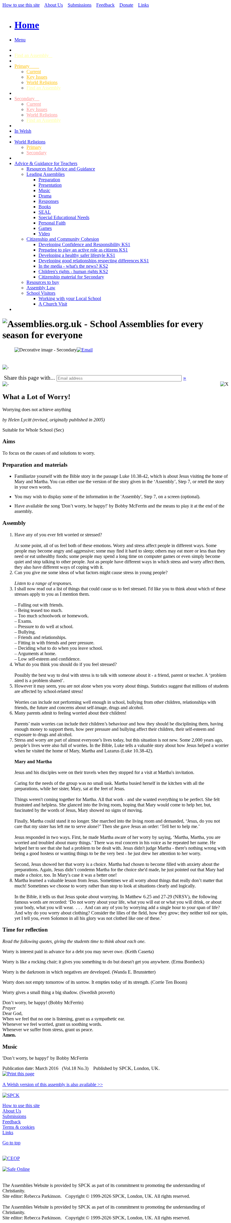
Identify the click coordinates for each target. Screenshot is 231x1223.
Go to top (11, 1142)
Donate (126, 5)
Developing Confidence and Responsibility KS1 (84, 244)
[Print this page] (18, 1073)
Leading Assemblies (45, 174)
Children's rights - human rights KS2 (73, 271)
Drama (44, 195)
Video (44, 233)
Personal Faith (52, 222)
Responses (48, 201)
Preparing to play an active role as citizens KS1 (83, 249)
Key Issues (36, 77)
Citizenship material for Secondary (71, 276)
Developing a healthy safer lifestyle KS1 (76, 255)
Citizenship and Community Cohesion (62, 239)
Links (143, 5)
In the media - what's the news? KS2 (73, 266)
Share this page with (27, 378)
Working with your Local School (69, 298)
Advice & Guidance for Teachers (45, 163)
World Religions (41, 82)
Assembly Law (40, 287)
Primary (26, 66)
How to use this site (21, 5)
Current (33, 71)
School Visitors (40, 293)
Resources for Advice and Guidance (60, 168)
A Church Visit (52, 303)
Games (45, 228)
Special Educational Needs (63, 217)
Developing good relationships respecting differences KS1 (93, 260)
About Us (53, 5)
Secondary (26, 98)
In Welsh (22, 131)
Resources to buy (42, 282)
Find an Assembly (33, 55)
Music (44, 190)
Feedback (105, 5)
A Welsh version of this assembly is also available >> (52, 1084)
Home (26, 25)
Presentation (50, 185)
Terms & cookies (18, 1127)
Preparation (49, 179)
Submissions (79, 5)
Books (44, 206)
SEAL (44, 212)
